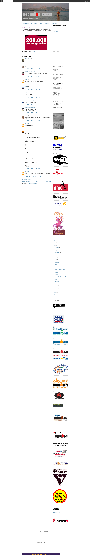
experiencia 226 (34, 23)
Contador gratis (55, 31)
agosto (56, 254)
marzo (56, 285)
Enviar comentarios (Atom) (32, 183)
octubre (56, 250)
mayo (56, 259)
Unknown (27, 123)
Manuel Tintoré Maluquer (30, 71)
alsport (26, 79)
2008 (55, 296)
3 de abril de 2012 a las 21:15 (32, 97)
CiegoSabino (27, 58)
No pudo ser (57, 283)
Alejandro (27, 64)
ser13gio (26, 92)
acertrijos (56, 279)
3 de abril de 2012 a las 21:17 (32, 104)
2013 (55, 243)
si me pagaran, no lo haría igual (61, 276)
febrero (56, 286)
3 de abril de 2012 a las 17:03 (32, 61)
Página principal (25, 23)
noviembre (57, 248)
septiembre (57, 252)
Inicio (37, 181)
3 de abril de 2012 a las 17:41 (32, 68)
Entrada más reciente (26, 181)
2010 (55, 292)
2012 (55, 245)
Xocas (26, 115)
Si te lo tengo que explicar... (30, 100)
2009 (55, 294)
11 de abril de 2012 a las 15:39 (33, 176)
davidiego (27, 130)
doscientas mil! (26, 27)
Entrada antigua (48, 181)
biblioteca (41, 23)
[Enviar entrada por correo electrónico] (36, 51)
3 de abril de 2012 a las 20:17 (32, 76)
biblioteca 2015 (47, 23)
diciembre (57, 247)
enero (56, 288)
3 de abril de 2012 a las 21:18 (32, 112)
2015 (55, 240)
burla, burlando (58, 264)
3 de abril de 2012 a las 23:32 (32, 127)
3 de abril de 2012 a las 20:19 (32, 83)
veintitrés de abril (58, 266)
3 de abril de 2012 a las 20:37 (32, 89)
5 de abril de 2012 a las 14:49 (32, 168)
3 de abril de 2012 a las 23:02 (32, 120)
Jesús (26, 86)
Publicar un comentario (26, 179)
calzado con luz (58, 274)
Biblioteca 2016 (55, 23)
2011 (55, 290)
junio (56, 257)
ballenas (56, 272)
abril (56, 261)
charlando (57, 262)
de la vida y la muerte (59, 277)
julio (56, 255)
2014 (55, 242)
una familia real (58, 267)
